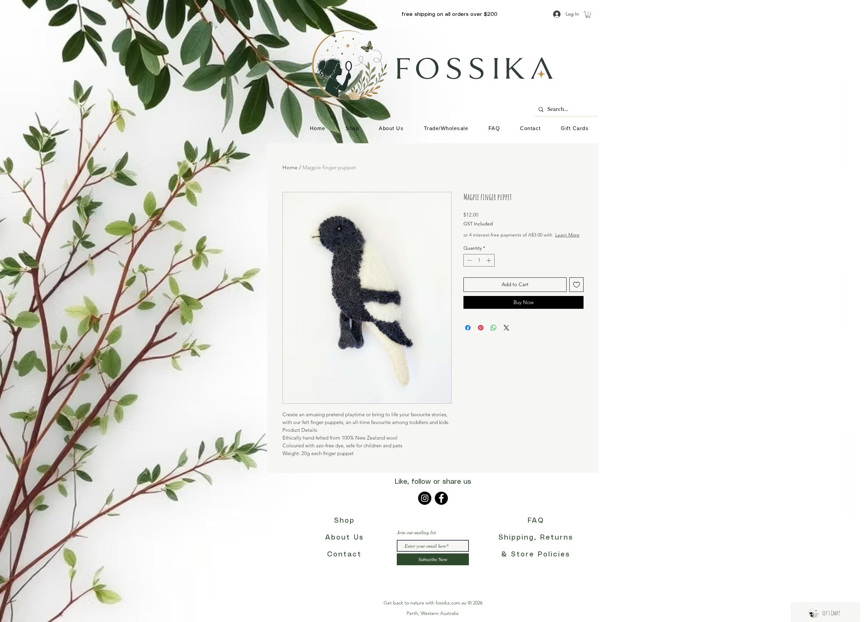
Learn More (514, 242)
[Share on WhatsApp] (493, 334)
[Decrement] (468, 267)
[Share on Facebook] (468, 334)
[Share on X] (506, 334)
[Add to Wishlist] (576, 291)
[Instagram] (424, 498)
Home (290, 167)
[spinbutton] (479, 267)
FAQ (536, 521)
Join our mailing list (416, 532)
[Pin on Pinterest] (481, 334)
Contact (344, 554)
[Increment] (489, 267)
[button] (588, 14)
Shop (344, 521)
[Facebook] (441, 498)
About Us (344, 537)
